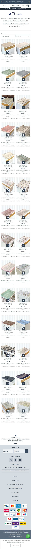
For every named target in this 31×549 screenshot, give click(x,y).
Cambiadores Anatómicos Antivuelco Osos (23, 110)
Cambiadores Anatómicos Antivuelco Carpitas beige (23, 303)
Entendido (15, 545)
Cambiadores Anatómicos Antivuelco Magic (8, 193)
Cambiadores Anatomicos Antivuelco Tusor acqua (8, 303)
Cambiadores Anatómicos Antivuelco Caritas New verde (23, 165)
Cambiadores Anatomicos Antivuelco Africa (8, 414)
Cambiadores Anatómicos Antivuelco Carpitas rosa (23, 248)
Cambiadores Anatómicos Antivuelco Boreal (23, 276)
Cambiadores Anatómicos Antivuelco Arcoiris (23, 138)
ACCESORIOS (8, 18)
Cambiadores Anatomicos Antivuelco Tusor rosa (8, 138)
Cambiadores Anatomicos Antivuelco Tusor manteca (23, 55)
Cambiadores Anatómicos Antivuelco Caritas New (23, 359)
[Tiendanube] (15, 536)
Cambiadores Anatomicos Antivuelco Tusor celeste (23, 331)
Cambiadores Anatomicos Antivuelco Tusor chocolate (8, 331)
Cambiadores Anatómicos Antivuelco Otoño (8, 165)
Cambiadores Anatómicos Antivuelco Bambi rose (8, 221)
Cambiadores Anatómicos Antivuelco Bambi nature (23, 221)
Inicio (2, 18)
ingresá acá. (26, 532)
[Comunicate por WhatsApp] (28, 536)
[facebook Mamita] (15, 460)
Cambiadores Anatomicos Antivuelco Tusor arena (8, 55)
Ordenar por (4, 33)
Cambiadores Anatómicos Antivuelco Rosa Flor (8, 276)
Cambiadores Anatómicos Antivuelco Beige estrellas (23, 414)
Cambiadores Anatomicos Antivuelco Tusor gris (23, 83)
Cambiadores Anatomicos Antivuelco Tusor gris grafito (8, 386)
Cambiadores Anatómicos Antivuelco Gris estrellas (8, 359)
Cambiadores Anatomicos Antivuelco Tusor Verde (8, 83)
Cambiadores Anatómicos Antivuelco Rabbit (8, 110)
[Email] (20, 460)
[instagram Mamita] (11, 460)
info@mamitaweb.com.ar (21, 467)
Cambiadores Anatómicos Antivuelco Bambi (8, 248)
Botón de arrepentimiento (15, 534)
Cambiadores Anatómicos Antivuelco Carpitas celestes (23, 193)
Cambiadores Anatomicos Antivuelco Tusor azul (23, 386)
